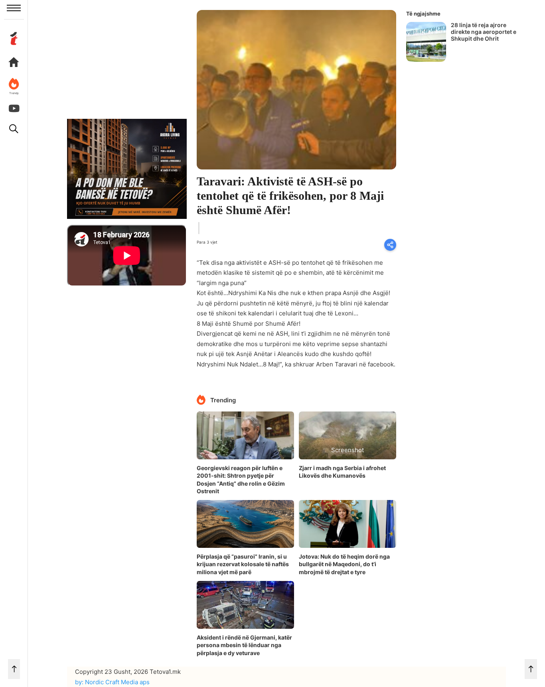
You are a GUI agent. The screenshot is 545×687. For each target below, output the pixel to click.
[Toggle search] (14, 129)
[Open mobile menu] (14, 8)
